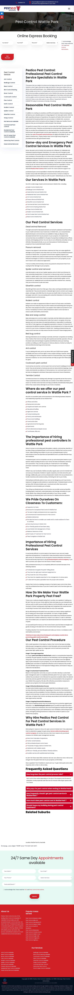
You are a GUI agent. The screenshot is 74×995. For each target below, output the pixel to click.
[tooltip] (2, 13)
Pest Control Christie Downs (34, 932)
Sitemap (59, 979)
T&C (62, 45)
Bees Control (8, 86)
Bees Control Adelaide (7, 954)
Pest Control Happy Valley (33, 924)
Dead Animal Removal (11, 144)
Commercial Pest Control (9, 125)
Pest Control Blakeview (32, 930)
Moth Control (8, 104)
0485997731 (21, 2)
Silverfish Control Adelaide (40, 960)
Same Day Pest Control (11, 140)
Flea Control (8, 100)
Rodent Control (9, 107)
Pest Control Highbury (32, 940)
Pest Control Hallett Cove (33, 934)
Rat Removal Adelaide (11, 121)
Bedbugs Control (9, 83)
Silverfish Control (9, 114)
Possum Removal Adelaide (8, 966)
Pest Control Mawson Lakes (33, 918)
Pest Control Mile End (32, 920)
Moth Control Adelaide (39, 958)
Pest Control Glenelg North (33, 922)
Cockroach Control (10, 97)
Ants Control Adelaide (7, 952)
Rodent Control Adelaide (8, 960)
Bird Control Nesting (10, 90)
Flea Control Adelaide (7, 958)
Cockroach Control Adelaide (41, 956)
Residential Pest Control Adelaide (9, 131)
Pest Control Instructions (65, 47)
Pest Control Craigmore (32, 938)
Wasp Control (8, 118)
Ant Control (8, 79)
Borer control (8, 93)
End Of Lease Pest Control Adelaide (10, 136)
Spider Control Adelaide (8, 962)
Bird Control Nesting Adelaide (41, 954)
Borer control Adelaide (7, 956)
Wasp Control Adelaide (39, 962)
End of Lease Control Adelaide (41, 968)
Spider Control (8, 111)
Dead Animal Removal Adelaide (10, 970)
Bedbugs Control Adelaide (40, 952)
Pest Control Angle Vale (32, 936)
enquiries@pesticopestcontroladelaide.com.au (45, 2)
